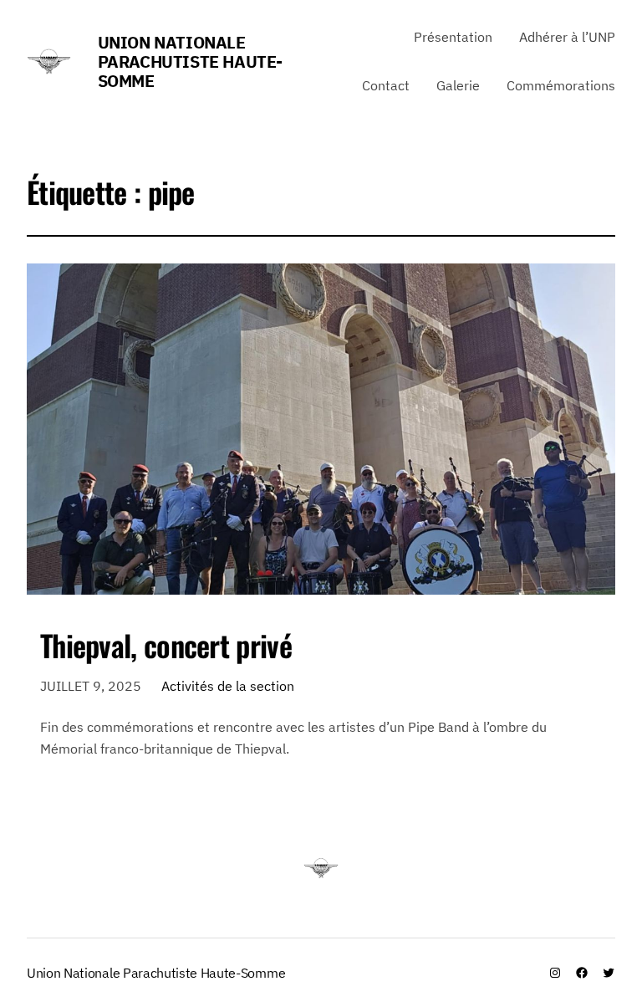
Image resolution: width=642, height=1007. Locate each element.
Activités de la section (227, 685)
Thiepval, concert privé (166, 645)
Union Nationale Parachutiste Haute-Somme (190, 61)
